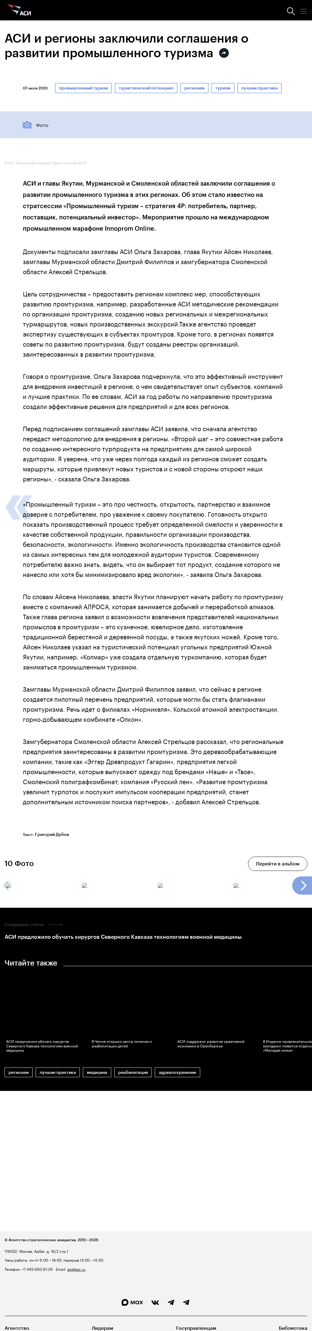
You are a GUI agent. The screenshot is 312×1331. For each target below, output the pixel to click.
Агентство (17, 1328)
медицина (97, 1072)
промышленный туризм (83, 88)
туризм (222, 88)
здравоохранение (177, 1072)
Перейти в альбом (278, 864)
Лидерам (102, 1328)
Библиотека (293, 1328)
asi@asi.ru (76, 1269)
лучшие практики (259, 88)
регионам (194, 88)
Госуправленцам (196, 1328)
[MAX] (132, 1302)
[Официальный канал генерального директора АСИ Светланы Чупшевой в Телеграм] (186, 1303)
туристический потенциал (146, 88)
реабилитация (133, 1072)
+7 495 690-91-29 (37, 1269)
